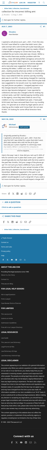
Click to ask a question (11, 207)
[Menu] (3, 2)
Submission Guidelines (8, 323)
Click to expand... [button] (23, 151)
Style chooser (7, 238)
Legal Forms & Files (7, 347)
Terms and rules (6, 247)
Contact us (4, 242)
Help (2, 255)
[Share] (40, 26)
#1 (44, 26)
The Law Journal (6, 314)
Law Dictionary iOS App (9, 351)
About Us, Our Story (8, 275)
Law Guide (4, 338)
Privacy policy (5, 251)
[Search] (44, 2)
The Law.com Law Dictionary (10, 342)
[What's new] (39, 2)
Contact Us (5, 279)
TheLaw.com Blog (7, 284)
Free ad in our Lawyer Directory (11, 327)
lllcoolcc (7, 15)
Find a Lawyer (5, 299)
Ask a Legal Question (8, 294)
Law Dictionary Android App (10, 355)
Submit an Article (7, 318)
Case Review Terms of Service (11, 303)
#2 (44, 119)
